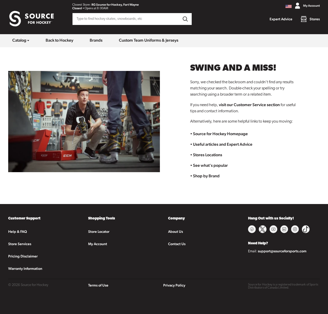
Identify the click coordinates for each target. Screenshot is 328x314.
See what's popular (210, 165)
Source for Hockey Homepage (220, 133)
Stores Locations (207, 154)
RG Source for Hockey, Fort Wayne (115, 4)
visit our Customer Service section (249, 104)
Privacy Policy (174, 285)
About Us (175, 231)
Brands (96, 40)
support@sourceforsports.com (282, 251)
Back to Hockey (59, 40)
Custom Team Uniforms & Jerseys (148, 40)
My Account (97, 244)
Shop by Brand (206, 175)
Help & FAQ (17, 231)
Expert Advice (281, 19)
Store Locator (98, 231)
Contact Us (177, 244)
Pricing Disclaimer (23, 256)
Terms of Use (98, 285)
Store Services (19, 244)
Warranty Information (25, 268)
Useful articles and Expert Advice (222, 144)
